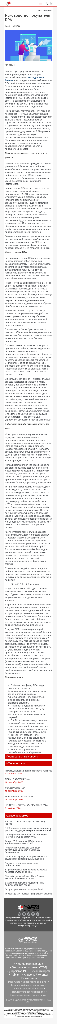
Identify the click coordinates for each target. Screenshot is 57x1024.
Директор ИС (18, 971)
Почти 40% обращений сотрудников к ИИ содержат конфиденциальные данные (26, 857)
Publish (15, 974)
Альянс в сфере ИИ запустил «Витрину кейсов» (25, 822)
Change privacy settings (27, 926)
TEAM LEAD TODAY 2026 (18, 779)
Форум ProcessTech (15, 787)
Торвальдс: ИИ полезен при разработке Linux (28, 893)
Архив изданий (43, 920)
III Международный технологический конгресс (28, 770)
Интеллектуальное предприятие (28, 991)
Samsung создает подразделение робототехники (22, 864)
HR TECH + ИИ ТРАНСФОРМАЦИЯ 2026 (26, 805)
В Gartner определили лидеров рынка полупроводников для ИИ (24, 883)
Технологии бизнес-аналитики (27, 985)
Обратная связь (28, 918)
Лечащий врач (40, 971)
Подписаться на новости (22, 756)
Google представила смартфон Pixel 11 (25, 889)
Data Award (14, 981)
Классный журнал (36, 974)
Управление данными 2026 (19, 796)
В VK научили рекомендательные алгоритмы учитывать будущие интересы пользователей (28, 829)
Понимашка (29, 978)
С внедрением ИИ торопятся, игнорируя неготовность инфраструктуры (26, 835)
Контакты (9, 920)
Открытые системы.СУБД (29, 967)
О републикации (22, 920)
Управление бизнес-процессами (28, 995)
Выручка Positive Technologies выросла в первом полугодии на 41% (26, 870)
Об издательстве (13, 918)
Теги (33, 920)
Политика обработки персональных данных (27, 923)
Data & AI (17, 988)
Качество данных (33, 988)
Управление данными (35, 981)
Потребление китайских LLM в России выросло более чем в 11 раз (24, 877)
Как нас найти (44, 918)
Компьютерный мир (29, 963)
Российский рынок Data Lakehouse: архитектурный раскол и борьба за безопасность (23, 850)
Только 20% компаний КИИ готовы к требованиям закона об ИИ (23, 842)
